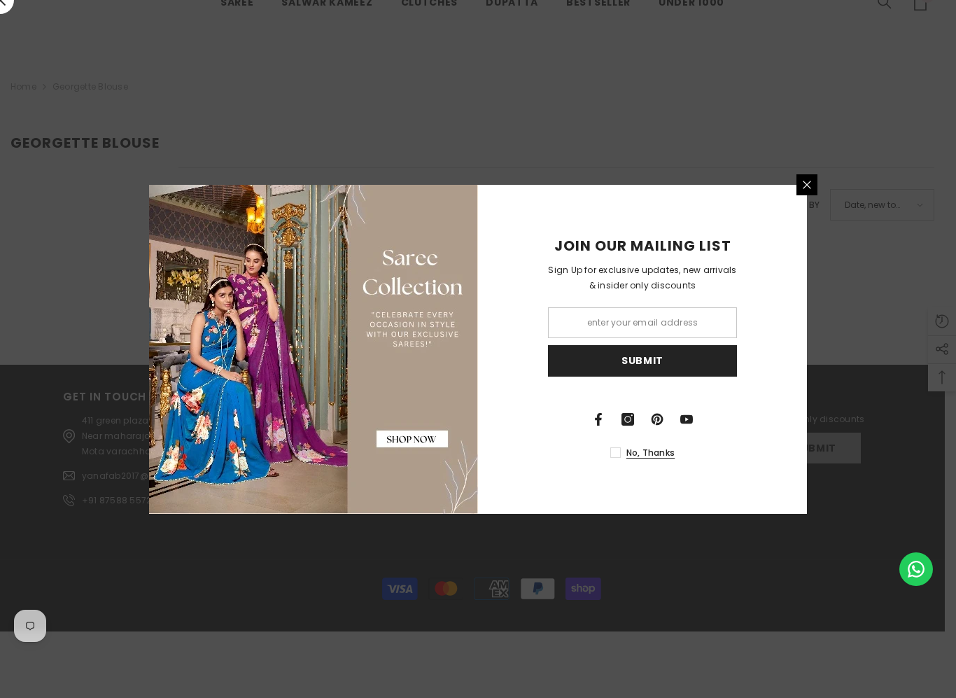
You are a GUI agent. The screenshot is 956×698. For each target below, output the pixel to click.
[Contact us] (916, 569)
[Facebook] (598, 419)
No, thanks (650, 453)
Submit (642, 361)
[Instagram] (627, 419)
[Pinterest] (657, 419)
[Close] (806, 184)
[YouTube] (686, 419)
